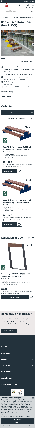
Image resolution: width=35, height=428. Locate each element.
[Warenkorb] (32, 5)
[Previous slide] (2, 18)
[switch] (20, 394)
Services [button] (32, 1)
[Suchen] (32, 11)
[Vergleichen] (19, 5)
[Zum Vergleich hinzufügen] (26, 127)
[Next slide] (33, 44)
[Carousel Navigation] (30, 237)
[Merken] (24, 5)
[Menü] (2, 5)
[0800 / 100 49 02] (2, 1)
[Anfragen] (19, 171)
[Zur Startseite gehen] (11, 5)
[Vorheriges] (28, 237)
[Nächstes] (32, 237)
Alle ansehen (25, 61)
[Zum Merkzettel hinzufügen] (30, 127)
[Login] (28, 5)
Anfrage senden (8, 330)
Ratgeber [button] (26, 1)
